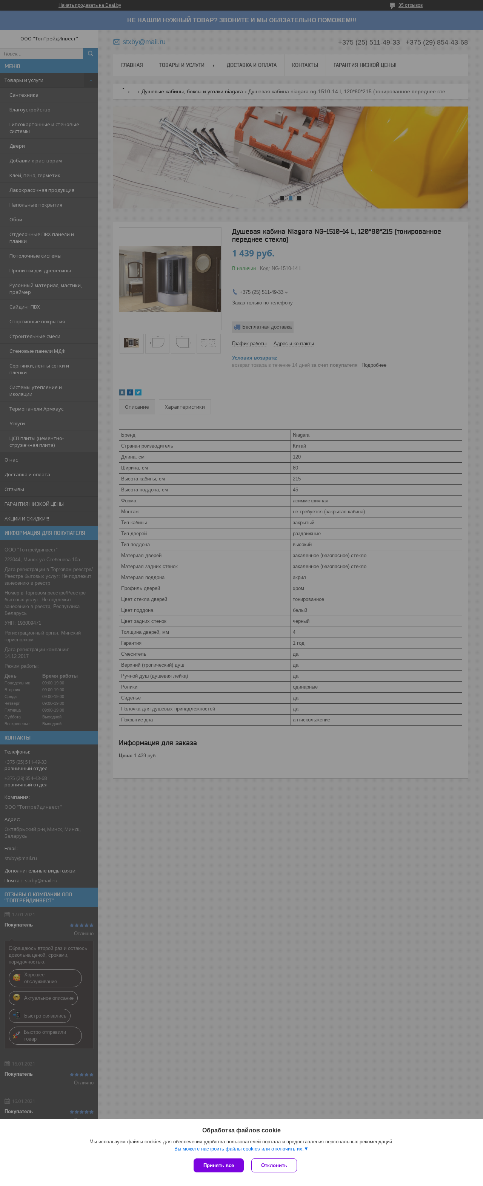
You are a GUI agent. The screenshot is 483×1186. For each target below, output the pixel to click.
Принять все (218, 1165)
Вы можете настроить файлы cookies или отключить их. (239, 1149)
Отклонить (274, 1165)
